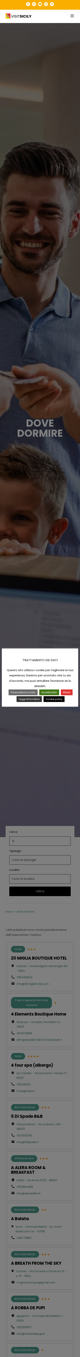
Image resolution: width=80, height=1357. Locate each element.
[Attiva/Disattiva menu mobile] (72, 16)
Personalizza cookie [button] (23, 692)
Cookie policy (54, 699)
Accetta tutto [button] (49, 692)
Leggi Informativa (29, 699)
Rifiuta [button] (66, 692)
